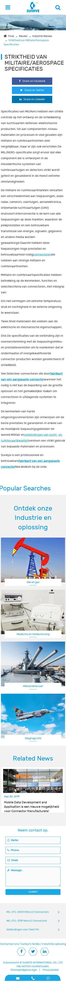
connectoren (42, 254)
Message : (16, 870)
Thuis (11, 36)
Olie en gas (33, 582)
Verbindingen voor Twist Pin (22, 929)
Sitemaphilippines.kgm (23, 969)
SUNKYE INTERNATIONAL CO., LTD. (42, 962)
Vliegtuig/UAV (33, 738)
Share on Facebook (33, 81)
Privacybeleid (50, 969)
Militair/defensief (33, 686)
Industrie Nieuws (42, 36)
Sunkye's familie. (30, 944)
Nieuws (23, 36)
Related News (33, 758)
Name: (14, 840)
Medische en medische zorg (33, 634)
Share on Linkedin (34, 99)
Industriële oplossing (54, 944)
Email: (14, 860)
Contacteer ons (9, 944)
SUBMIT (33, 891)
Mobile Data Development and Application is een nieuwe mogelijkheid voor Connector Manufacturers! (31, 805)
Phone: (14, 850)
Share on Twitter (34, 90)
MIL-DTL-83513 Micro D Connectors (27, 912)
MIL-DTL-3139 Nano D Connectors (26, 920)
